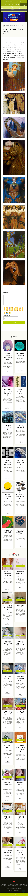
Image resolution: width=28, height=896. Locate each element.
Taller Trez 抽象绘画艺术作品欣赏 (20, 532)
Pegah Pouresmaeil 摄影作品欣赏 (8, 462)
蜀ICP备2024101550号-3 (14, 890)
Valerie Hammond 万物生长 (20, 391)
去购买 (7, 635)
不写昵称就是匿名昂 (7, 315)
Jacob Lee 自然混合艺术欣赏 (8, 427)
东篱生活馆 (20, 606)
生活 (15, 1)
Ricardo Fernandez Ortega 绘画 (14, 53)
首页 (7, 1)
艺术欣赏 (15, 25)
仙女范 (8, 588)
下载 (10, 4)
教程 (13, 4)
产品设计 (5, 588)
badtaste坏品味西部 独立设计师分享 (20, 852)
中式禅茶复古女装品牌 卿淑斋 (8, 643)
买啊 (16, 4)
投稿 (24, 5)
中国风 (7, 832)
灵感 (18, 1)
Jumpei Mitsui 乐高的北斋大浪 (20, 462)
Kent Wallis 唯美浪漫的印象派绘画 (12, 55)
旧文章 (14, 894)
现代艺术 (8, 25)
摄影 (12, 1)
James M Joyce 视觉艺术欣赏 (7, 496)
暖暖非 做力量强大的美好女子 (8, 784)
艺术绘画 (19, 25)
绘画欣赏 (12, 25)
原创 (7, 4)
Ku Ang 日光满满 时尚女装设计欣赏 (7, 607)
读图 (19, 4)
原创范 (20, 587)
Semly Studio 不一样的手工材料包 (20, 678)
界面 (5, 4)
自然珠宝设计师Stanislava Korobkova (8, 573)
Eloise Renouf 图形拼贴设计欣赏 (20, 496)
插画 (9, 1)
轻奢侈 (9, 727)
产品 (21, 1)
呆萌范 (20, 727)
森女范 (7, 866)
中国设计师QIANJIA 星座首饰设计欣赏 (20, 643)
